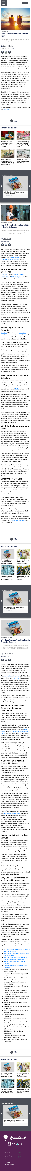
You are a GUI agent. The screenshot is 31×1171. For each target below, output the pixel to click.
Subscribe (25, 3)
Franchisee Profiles (9, 1157)
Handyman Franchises (9, 1159)
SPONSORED (3, 48)
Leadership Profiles (9, 1155)
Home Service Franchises (6, 222)
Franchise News (4, 31)
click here (6, 110)
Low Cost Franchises (9, 1164)
